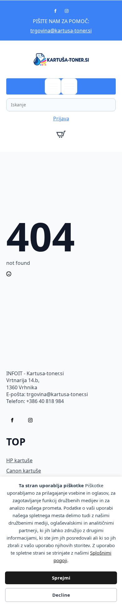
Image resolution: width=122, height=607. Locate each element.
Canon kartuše (23, 470)
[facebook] (55, 11)
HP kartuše (19, 460)
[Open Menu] (53, 86)
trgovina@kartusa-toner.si (61, 30)
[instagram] (66, 11)
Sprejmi (61, 578)
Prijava (61, 118)
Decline (61, 595)
